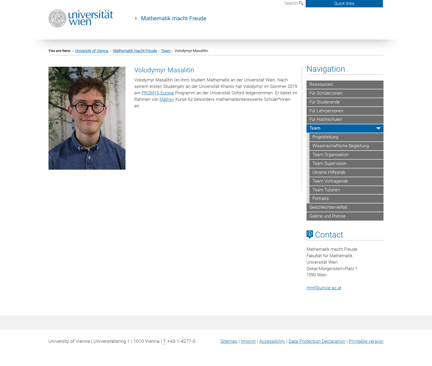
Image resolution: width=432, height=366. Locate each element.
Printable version (366, 341)
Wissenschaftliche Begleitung (340, 145)
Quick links (344, 3)
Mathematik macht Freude (173, 18)
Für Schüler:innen (325, 93)
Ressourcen (321, 84)
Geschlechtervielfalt (328, 207)
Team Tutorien (326, 190)
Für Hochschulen (325, 119)
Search (291, 3)
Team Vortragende (330, 181)
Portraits (320, 198)
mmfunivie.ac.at (324, 287)
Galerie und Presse (327, 216)
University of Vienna (92, 51)
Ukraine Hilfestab (328, 172)
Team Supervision (329, 163)
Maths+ (167, 99)
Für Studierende (324, 102)
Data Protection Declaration (317, 341)
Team (165, 51)
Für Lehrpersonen (326, 110)
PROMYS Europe (158, 93)
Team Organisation (330, 154)
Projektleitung (325, 137)
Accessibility (272, 341)
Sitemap (228, 341)
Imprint (248, 341)
